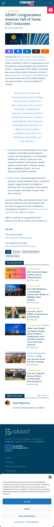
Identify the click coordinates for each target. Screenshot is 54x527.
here (46, 220)
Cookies (8, 457)
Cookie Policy (19, 522)
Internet (16, 252)
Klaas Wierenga (11, 212)
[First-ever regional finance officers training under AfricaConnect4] (15, 374)
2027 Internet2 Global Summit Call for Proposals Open (37, 275)
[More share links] (45, 51)
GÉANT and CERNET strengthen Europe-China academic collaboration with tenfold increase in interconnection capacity (36, 336)
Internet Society (12, 256)
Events (39, 356)
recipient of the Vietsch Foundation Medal (30, 75)
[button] (50, 10)
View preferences (27, 516)
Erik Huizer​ (43, 209)
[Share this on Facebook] (18, 51)
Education (31, 356)
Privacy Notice (10, 471)
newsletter (40, 441)
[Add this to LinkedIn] (27, 51)
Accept (27, 501)
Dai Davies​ (33, 209)
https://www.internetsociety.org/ (19, 237)
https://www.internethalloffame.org (20, 246)
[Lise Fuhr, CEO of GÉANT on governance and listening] (15, 312)
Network (45, 325)
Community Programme (36, 353)
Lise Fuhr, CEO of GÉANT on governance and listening (37, 314)
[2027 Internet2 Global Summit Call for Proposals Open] (15, 273)
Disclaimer (9, 462)
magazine (9, 441)
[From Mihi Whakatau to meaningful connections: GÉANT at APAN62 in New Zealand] (15, 290)
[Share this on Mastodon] (9, 51)
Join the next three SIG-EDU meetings (36, 360)
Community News (12, 11)
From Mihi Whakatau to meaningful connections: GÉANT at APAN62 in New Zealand (38, 294)
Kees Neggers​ (29, 212)
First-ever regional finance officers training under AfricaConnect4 (35, 377)
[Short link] (36, 51)
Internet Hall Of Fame (31, 252)
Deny (27, 508)
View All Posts (42, 395)
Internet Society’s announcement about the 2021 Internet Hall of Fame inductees (25, 58)
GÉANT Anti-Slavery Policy (15, 466)
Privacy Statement (32, 522)
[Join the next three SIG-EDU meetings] (15, 357)
